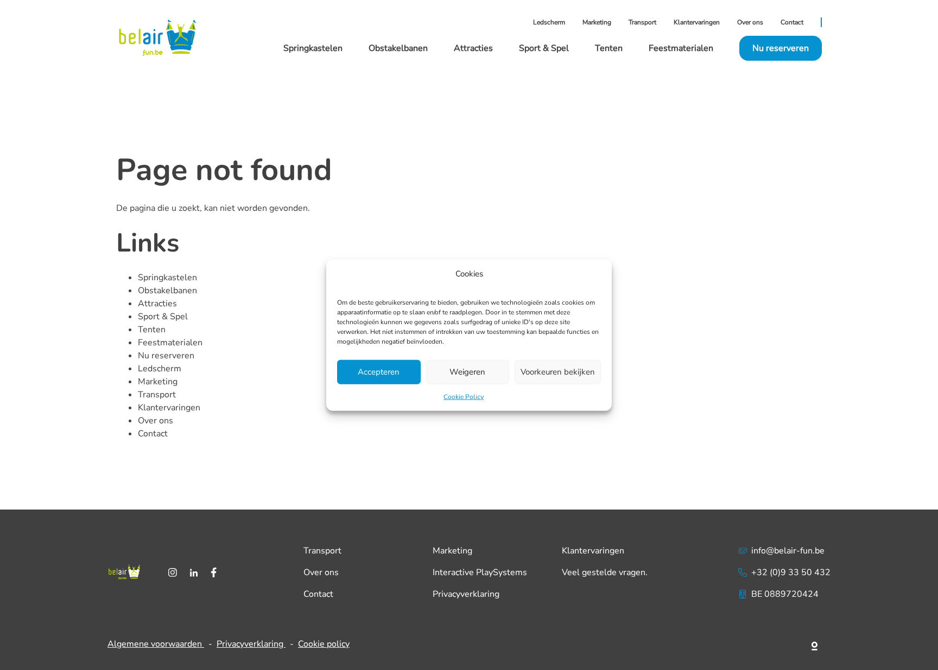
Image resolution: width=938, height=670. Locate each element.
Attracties (473, 48)
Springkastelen (313, 48)
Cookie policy (324, 644)
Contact (792, 22)
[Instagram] (172, 572)
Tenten (609, 48)
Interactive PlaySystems (480, 572)
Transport (642, 22)
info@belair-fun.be (788, 551)
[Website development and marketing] (815, 644)
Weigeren (467, 371)
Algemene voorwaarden (155, 644)
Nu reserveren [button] (780, 48)
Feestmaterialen (681, 48)
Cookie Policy (463, 396)
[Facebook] (213, 572)
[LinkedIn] (194, 572)
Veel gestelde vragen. (605, 572)
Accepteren (379, 371)
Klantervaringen (697, 22)
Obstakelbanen (398, 48)
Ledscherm (549, 22)
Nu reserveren (166, 356)
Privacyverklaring (466, 594)
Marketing (596, 22)
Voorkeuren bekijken (558, 371)
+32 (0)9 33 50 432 (791, 572)
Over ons (750, 22)
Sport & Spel (544, 48)
